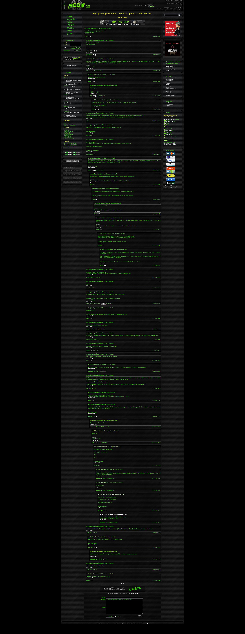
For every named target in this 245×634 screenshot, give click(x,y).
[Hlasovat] (165, 120)
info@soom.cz (128, 623)
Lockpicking (168, 85)
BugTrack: (66, 106)
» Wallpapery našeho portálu (170, 186)
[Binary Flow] (170, 176)
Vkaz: (104, 607)
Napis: (103, 599)
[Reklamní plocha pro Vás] (122, 591)
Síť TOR (166, 132)
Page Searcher (169, 80)
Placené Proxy (167, 130)
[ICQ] (94, 70)
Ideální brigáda (135, 593)
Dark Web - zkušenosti (70, 115)
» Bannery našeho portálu (170, 185)
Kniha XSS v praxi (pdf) (171, 77)
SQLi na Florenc (69, 108)
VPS (165, 125)
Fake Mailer (168, 105)
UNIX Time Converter (170, 90)
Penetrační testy (169, 104)
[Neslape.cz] (170, 162)
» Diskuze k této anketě (169, 143)
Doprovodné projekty (170, 69)
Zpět (122, 584)
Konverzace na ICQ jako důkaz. (73, 98)
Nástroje (167, 70)
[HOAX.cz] (170, 154)
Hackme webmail (169, 106)
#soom (67, 125)
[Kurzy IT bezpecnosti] (172, 36)
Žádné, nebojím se (168, 121)
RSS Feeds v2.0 (70, 124)
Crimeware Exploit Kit (70, 103)
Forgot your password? (75, 48)
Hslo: (66, 45)
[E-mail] (88, 36)
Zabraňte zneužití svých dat (72, 79)
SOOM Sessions (169, 94)
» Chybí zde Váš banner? (170, 187)
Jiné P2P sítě (167, 134)
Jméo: (103, 597)
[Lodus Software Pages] (170, 165)
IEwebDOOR (168, 92)
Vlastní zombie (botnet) (169, 136)
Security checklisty (170, 67)
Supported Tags (70, 123)
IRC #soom (137, 623)
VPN (165, 123)
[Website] (90, 36)
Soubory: (66, 101)
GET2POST (168, 83)
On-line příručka (169, 65)
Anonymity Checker (170, 95)
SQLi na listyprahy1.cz (70, 107)
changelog (145, 623)
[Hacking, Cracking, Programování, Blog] (170, 183)
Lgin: (66, 43)
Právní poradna (169, 102)
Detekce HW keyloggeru (71, 116)
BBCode (140, 616)
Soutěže (167, 87)
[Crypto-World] (170, 158)
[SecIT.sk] (170, 172)
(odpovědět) (88, 33)
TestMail (167, 84)
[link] (95, 51)
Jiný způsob (167, 139)
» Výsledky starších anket (170, 144)
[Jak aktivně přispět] (72, 59)
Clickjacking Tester (170, 79)
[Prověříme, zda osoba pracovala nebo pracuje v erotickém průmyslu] (172, 56)
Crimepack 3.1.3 (69, 105)
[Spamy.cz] (170, 169)
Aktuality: (66, 85)
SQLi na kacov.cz (69, 110)
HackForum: (66, 111)
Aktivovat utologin (76, 47)
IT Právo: (66, 94)
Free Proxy (166, 128)
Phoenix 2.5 (68, 102)
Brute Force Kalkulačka (171, 88)
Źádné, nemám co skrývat (170, 119)
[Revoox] (170, 180)
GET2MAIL (168, 81)
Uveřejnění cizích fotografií (71, 99)
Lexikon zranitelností (170, 66)
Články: (65, 77)
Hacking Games (169, 91)
